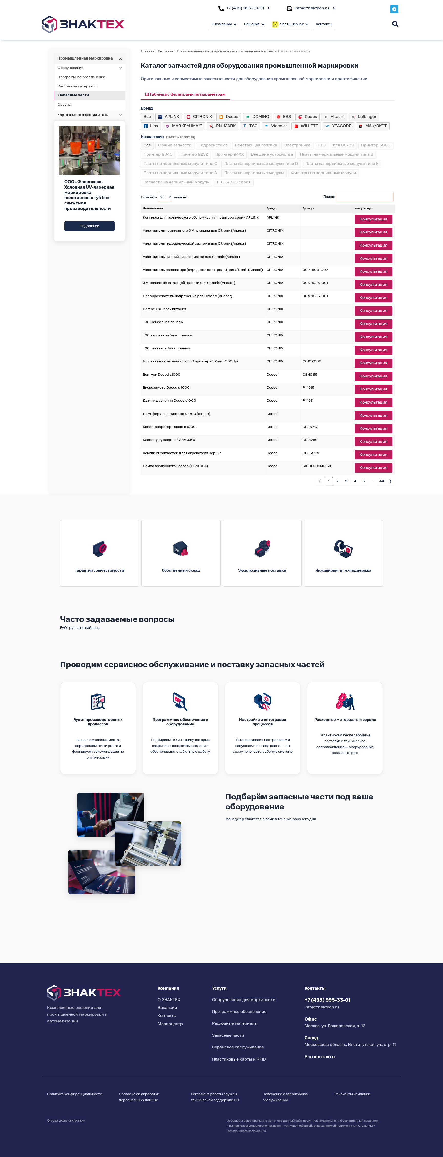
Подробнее (89, 226)
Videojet (279, 126)
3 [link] (346, 481)
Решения (166, 51)
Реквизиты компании (352, 1094)
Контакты (324, 24)
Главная (148, 51)
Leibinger (367, 117)
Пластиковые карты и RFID (239, 1059)
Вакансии (167, 1008)
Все (147, 117)
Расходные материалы (77, 86)
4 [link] (355, 481)
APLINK (172, 117)
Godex (311, 117)
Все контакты (320, 1057)
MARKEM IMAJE (187, 126)
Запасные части (73, 95)
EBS (287, 117)
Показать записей (164, 197)
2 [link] (337, 481)
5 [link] (364, 481)
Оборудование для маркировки (243, 1000)
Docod (232, 117)
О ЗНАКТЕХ (169, 1000)
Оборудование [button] (70, 68)
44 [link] (381, 481)
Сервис (64, 104)
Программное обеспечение (81, 77)
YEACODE (341, 126)
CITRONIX (202, 117)
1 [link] (328, 481)
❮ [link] (319, 481)
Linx (154, 126)
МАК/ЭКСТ (376, 126)
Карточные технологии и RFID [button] (82, 115)
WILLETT (309, 126)
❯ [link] (390, 481)
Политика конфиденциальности (74, 1094)
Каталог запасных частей (251, 51)
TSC (253, 126)
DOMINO (260, 117)
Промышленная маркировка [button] (85, 58)
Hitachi (337, 117)
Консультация (373, 219)
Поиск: (329, 197)
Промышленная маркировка (201, 51)
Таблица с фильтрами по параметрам (187, 95)
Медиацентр (170, 1024)
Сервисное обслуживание (238, 1047)
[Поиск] (395, 24)
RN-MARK (226, 126)
